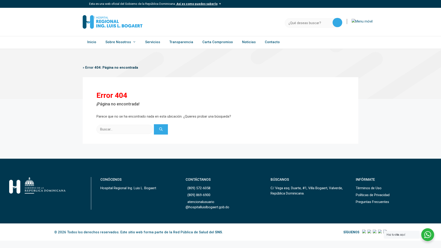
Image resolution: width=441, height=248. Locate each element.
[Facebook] (364, 232)
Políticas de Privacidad (373, 195)
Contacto (272, 42)
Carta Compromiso (217, 42)
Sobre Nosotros (118, 42)
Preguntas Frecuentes (372, 202)
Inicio (91, 42)
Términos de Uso (369, 188)
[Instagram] (374, 232)
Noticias (249, 42)
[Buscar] (161, 129)
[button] (362, 21)
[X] (369, 232)
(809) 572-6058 (198, 188)
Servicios (152, 42)
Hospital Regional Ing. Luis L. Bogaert (128, 188)
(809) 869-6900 (198, 195)
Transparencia (181, 42)
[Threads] (379, 232)
